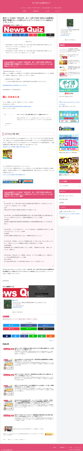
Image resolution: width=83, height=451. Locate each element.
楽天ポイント (6, 316)
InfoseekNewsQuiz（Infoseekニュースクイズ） (15, 85)
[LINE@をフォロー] (18, 312)
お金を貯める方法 (17, 307)
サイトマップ (78, 447)
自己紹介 (61, 202)
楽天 (21, 319)
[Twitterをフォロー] (15, 312)
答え (36, 319)
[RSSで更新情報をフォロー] (22, 312)
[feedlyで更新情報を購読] (20, 312)
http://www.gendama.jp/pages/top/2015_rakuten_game (17, 106)
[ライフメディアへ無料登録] (69, 150)
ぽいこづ (15, 300)
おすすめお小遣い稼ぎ (12, 48)
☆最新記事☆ (62, 447)
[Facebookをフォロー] (16, 312)
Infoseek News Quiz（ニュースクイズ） (11, 319)
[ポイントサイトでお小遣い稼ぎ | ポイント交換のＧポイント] (9, 116)
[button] (79, 185)
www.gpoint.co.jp (8, 124)
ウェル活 (70, 447)
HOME (54, 447)
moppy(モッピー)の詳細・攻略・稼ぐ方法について (16, 146)
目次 (27, 41)
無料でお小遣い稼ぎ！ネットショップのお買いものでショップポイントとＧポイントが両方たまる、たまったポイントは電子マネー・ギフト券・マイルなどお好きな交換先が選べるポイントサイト (34, 119)
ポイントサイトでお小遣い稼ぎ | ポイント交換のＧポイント (32, 114)
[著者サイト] (13, 312)
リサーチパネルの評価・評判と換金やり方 (14, 174)
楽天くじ (25, 319)
